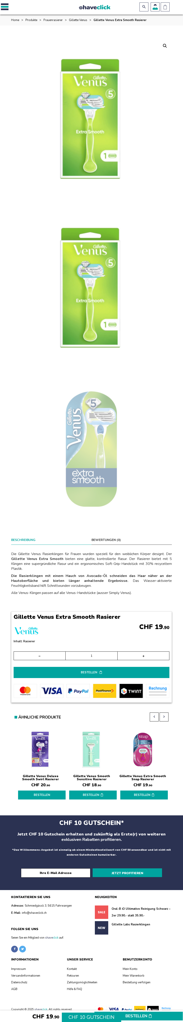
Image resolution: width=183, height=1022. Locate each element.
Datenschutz (19, 982)
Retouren (73, 976)
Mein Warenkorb (133, 976)
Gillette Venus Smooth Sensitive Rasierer (91, 777)
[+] (143, 655)
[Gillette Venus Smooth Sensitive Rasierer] (91, 750)
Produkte (31, 20)
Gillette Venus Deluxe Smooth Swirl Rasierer (40, 777)
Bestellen (136, 1016)
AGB (14, 989)
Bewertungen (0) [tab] (106, 540)
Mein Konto (130, 969)
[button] (4, 7)
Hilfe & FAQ (74, 989)
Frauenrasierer (53, 20)
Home (15, 20)
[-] (40, 655)
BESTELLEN (89, 672)
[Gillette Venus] (26, 631)
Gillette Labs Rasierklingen (131, 924)
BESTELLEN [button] (91, 795)
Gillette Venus (78, 20)
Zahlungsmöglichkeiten (82, 982)
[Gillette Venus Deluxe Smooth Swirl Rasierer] (40, 750)
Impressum (18, 969)
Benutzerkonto (155, 7)
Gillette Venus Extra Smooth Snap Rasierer (142, 777)
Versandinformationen (25, 976)
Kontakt (72, 969)
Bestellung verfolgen (136, 982)
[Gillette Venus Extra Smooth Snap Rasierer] (142, 750)
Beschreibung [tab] (23, 540)
